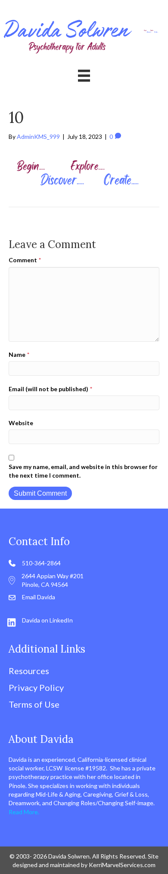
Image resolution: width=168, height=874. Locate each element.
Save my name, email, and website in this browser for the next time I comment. (83, 471)
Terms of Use (34, 704)
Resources (29, 670)
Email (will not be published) (50, 389)
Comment (25, 260)
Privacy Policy (36, 687)
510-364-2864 (41, 563)
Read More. (24, 812)
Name (19, 354)
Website (21, 422)
